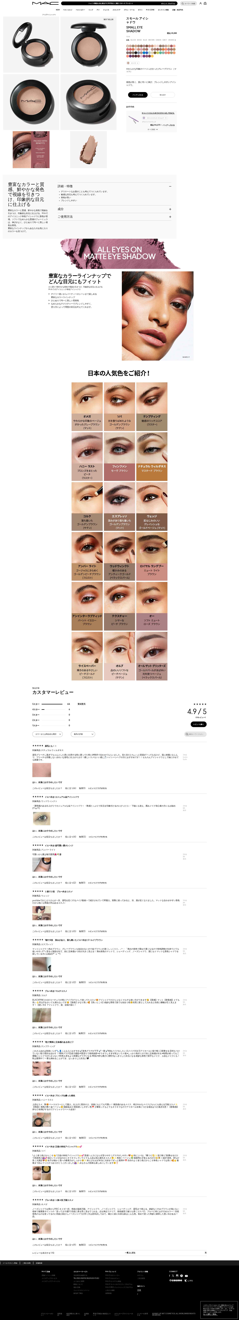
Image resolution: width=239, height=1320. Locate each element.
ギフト (140, 10)
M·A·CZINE (150, 10)
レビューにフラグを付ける (97, 788)
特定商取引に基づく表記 (73, 1314)
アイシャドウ (51, 14)
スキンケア (116, 10)
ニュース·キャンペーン (81, 1290)
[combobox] (151, 63)
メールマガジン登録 (10, 1263)
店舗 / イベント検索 (48, 1275)
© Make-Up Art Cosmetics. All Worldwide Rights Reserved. (174, 1314)
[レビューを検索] (187, 734)
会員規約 (86, 1314)
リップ (91, 10)
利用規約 (60, 1314)
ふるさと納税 (110, 1290)
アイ (98, 10)
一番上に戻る (130, 1253)
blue (145, 40)
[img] (133, 118)
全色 (127, 40)
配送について (78, 1284)
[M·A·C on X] (173, 1275)
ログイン (140, 1275)
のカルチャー (112, 1278)
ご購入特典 (27, 1263)
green (158, 40)
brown (151, 40)
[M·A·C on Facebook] (169, 1275)
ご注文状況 (141, 1278)
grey (164, 40)
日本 (139, 1290)
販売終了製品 (78, 1293)
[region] (219, 1310)
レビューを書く (198, 724)
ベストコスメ (67, 10)
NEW (58, 10)
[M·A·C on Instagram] (177, 1275)
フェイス (106, 10)
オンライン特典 (163, 10)
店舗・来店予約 (177, 10)
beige (139, 40)
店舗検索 (39, 1263)
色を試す (163, 95)
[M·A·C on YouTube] (186, 1275)
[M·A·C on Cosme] (175, 1280)
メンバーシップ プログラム (119, 1287)
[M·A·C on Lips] (188, 1280)
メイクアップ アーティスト (51, 1281)
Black (133, 40)
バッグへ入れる (169, 125)
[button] (151, 129)
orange (171, 40)
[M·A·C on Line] (181, 1275)
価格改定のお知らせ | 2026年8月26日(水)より (111, 3)
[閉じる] (231, 1308)
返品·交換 (77, 1287)
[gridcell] (127, 46)
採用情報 (108, 1293)
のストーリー (112, 1275)
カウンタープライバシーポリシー (123, 1314)
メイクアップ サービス (49, 1278)
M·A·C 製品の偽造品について (102, 1314)
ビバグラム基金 (113, 1281)
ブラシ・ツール (129, 10)
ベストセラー (80, 10)
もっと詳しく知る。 (210, 1314)
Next (175, 39)
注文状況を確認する (80, 1275)
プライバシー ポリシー (47, 1314)
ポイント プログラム (168, 3)
